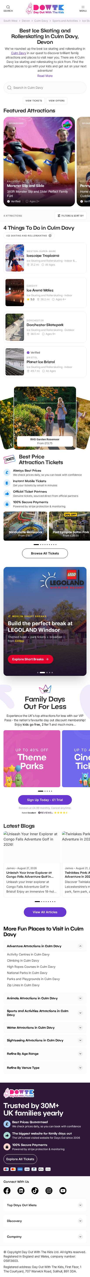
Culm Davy (41, 20)
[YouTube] (62, 1191)
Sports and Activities (65, 20)
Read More (45, 76)
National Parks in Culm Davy (27, 973)
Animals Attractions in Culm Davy (32, 998)
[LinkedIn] (20, 1191)
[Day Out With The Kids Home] (45, 8)
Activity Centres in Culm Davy (28, 954)
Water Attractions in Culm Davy (31, 1027)
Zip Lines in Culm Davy (23, 985)
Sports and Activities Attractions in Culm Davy (37, 1013)
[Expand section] (80, 998)
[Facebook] (6, 1191)
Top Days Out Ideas (22, 1205)
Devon (26, 20)
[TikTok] (34, 1191)
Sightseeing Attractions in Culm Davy (35, 1040)
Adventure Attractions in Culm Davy (34, 946)
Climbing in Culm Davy (23, 960)
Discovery (14, 1221)
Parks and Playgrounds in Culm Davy (33, 979)
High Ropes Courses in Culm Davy (31, 966)
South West (10, 20)
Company (14, 1236)
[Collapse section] (80, 946)
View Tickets (34, 100)
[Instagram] (48, 1191)
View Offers (57, 100)
